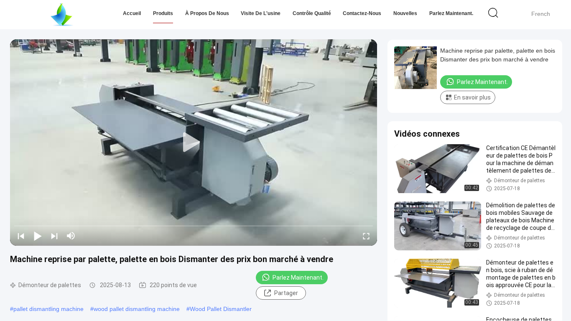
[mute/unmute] (71, 235)
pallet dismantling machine (48, 309)
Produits (163, 13)
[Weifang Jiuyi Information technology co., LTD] (61, 14)
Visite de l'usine (260, 13)
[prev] (21, 235)
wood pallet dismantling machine (137, 309)
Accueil (132, 13)
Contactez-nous (362, 13)
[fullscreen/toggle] (366, 235)
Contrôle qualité (312, 13)
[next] (54, 235)
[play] (193, 142)
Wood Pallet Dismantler (221, 309)
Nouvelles (405, 13)
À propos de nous (207, 13)
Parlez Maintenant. (451, 13)
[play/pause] (37, 235)
